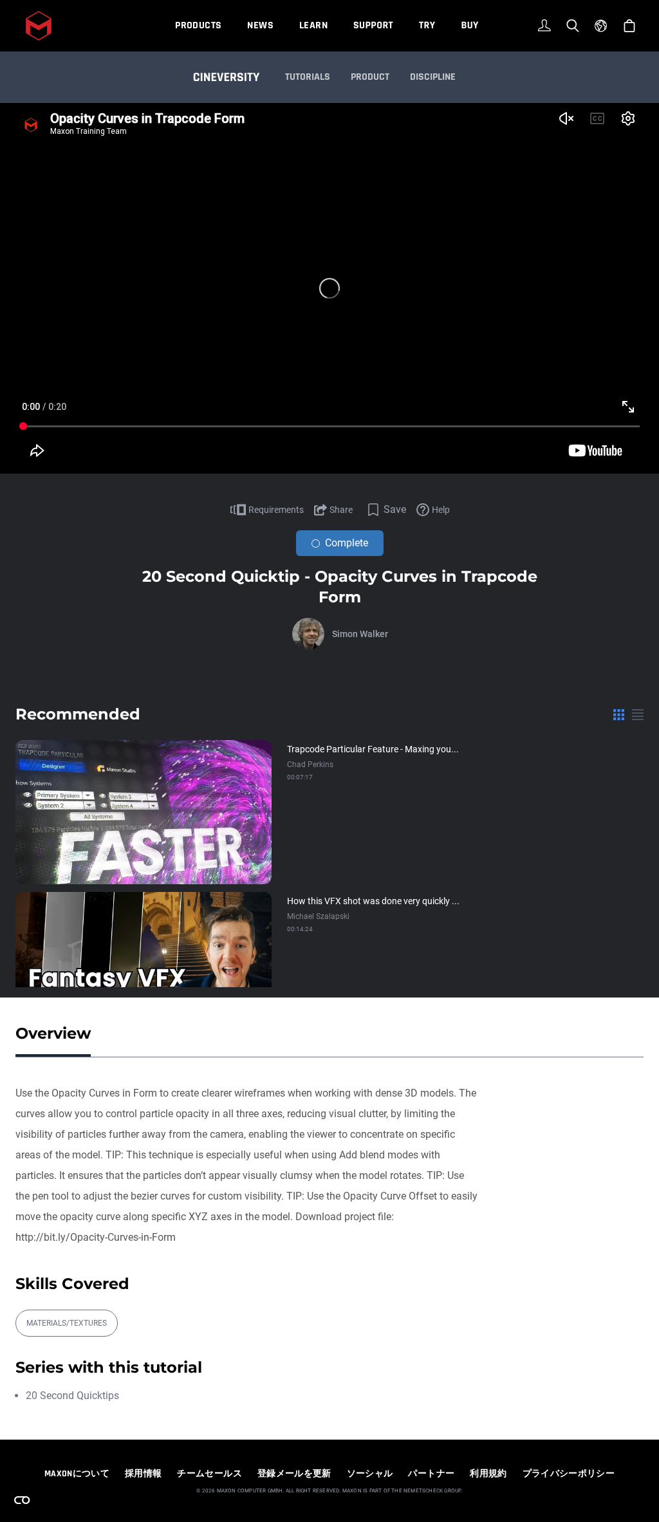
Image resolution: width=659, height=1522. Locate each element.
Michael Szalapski (318, 916)
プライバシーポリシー (569, 1474)
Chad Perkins (310, 764)
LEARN (313, 25)
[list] (638, 714)
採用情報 (143, 1474)
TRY (427, 25)
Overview (53, 1033)
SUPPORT (373, 25)
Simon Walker (360, 634)
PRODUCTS (198, 25)
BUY (469, 25)
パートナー (431, 1474)
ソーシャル (370, 1474)
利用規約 (488, 1474)
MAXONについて (76, 1474)
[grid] (618, 714)
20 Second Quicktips (72, 1395)
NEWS (260, 25)
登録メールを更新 (294, 1474)
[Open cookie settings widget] (21, 1500)
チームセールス (209, 1474)
